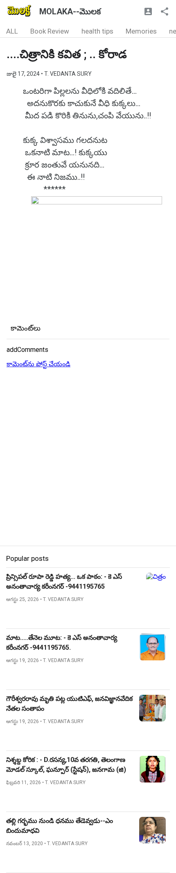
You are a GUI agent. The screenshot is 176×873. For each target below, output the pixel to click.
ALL (12, 31)
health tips (97, 31)
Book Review (49, 31)
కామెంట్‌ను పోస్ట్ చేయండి (38, 364)
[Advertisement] (88, 458)
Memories (141, 31)
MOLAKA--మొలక (70, 11)
